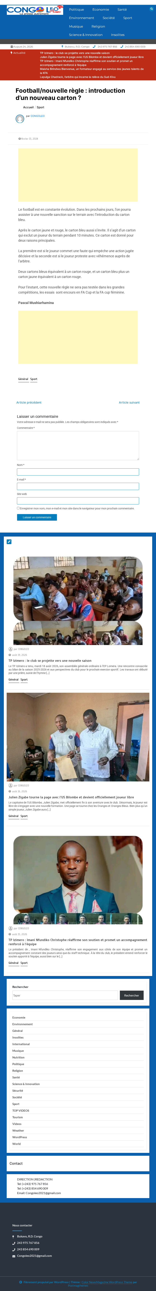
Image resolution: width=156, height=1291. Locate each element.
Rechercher (20, 987)
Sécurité (17, 1090)
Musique (76, 26)
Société (109, 18)
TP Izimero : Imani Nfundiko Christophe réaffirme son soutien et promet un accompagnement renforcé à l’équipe (78, 942)
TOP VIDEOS (20, 1110)
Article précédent (28, 402)
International (21, 1044)
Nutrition (18, 1057)
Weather (18, 1130)
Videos (16, 1124)
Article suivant (129, 402)
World (16, 1143)
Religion (98, 26)
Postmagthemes (78, 1285)
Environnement (81, 18)
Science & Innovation (86, 35)
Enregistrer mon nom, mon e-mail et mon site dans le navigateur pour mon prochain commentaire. (77, 508)
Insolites (117, 35)
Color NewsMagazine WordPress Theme (107, 1282)
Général (23, 379)
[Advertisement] (78, 175)
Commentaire (26, 427)
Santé (122, 9)
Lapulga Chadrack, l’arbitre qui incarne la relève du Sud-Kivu (77, 76)
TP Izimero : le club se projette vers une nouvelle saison (75, 53)
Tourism (17, 1117)
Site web (22, 494)
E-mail (21, 479)
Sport (127, 18)
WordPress (19, 1137)
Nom (20, 464)
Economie (100, 9)
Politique (76, 9)
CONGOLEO (38, 115)
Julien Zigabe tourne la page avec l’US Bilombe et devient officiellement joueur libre (92, 57)
